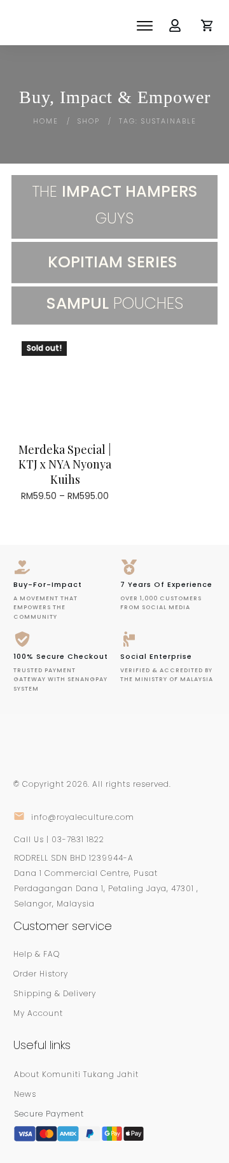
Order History (40, 973)
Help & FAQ (36, 953)
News (25, 1094)
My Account (38, 1013)
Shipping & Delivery (54, 993)
